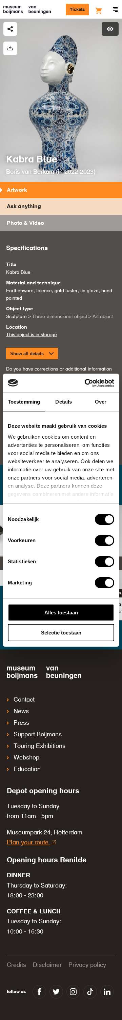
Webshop (26, 758)
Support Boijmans (38, 735)
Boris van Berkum (30, 172)
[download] (10, 48)
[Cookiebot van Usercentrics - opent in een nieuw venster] (86, 383)
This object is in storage (31, 334)
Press (21, 723)
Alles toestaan (61, 612)
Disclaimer (47, 965)
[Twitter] (56, 992)
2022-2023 (79, 172)
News (21, 711)
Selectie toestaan (61, 632)
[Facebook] (39, 992)
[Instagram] (73, 992)
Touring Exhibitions (39, 746)
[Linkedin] (107, 992)
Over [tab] (100, 402)
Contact (24, 700)
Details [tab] (63, 402)
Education (27, 769)
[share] (10, 29)
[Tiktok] (90, 992)
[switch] (104, 540)
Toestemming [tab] (24, 402)
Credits (16, 965)
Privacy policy (87, 965)
